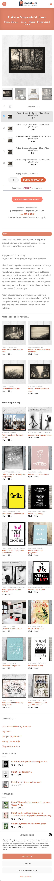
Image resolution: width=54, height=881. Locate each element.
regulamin (6, 731)
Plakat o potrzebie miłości (38, 474)
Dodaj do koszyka (33, 180)
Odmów (27, 863)
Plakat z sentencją (35, 514)
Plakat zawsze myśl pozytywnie (35, 551)
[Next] (48, 60)
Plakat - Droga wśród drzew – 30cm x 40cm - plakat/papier (33, 137)
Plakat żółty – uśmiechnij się (13, 514)
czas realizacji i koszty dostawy (16, 726)
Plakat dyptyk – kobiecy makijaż (11, 590)
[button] (50, 835)
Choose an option (33, 107)
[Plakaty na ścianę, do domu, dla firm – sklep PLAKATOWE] (28, 4)
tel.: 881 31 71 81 (27, 214)
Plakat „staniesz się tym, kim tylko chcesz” (13, 551)
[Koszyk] (51, 4)
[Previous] (6, 60)
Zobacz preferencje (27, 870)
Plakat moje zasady (35, 666)
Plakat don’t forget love (11, 666)
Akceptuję (27, 856)
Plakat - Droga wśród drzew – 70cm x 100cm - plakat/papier (33, 161)
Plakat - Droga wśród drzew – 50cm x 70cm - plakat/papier (33, 149)
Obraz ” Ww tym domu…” (12, 629)
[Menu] (4, 4)
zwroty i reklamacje (11, 741)
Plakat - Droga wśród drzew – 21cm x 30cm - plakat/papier (33, 126)
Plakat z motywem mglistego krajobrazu (39, 350)
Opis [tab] (5, 234)
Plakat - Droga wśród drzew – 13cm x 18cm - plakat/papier (33, 114)
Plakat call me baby (36, 629)
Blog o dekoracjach (11, 746)
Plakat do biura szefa (36, 590)
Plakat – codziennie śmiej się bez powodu (13, 475)
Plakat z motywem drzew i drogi (38, 390)
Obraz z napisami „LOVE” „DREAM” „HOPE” (38, 703)
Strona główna (11, 22)
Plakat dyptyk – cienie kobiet (40, 435)
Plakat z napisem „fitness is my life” (12, 436)
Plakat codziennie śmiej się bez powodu (12, 703)
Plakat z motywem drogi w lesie (12, 350)
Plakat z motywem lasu (11, 389)
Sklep (23, 22)
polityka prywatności (26, 876)
